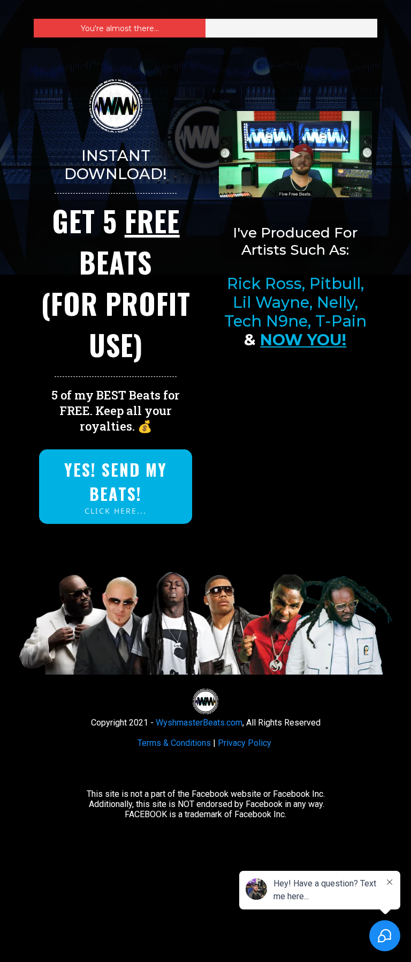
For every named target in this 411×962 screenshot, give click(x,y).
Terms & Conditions (174, 743)
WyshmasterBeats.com (199, 722)
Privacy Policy (244, 743)
